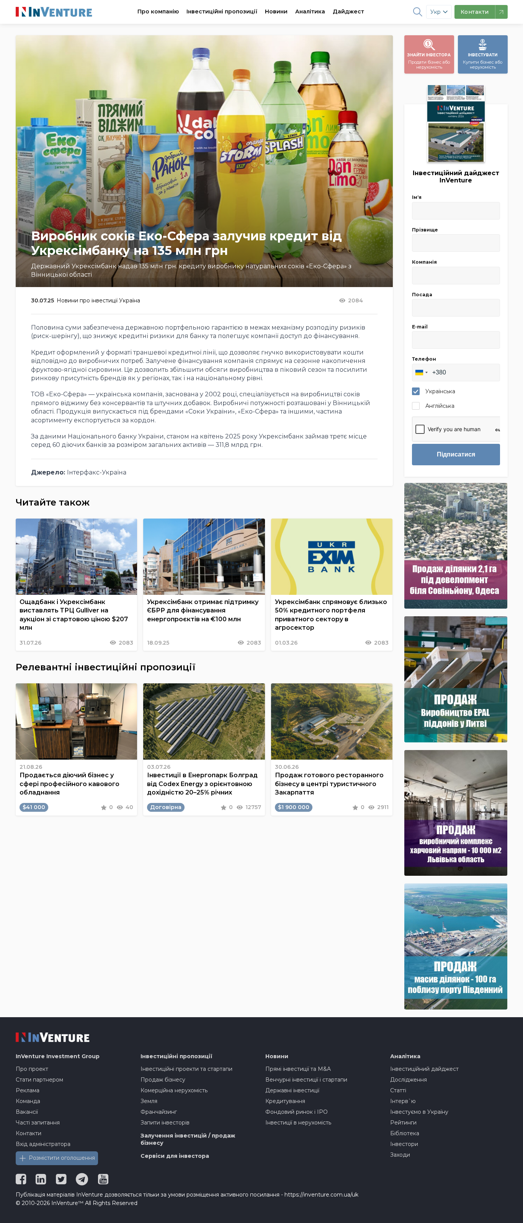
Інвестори (404, 1144)
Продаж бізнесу (163, 1079)
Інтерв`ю (403, 1101)
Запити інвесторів (165, 1122)
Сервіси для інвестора (175, 1155)
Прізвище (425, 230)
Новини (276, 11)
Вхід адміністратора (43, 1144)
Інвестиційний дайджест (424, 1068)
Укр (435, 11)
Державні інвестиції (292, 1090)
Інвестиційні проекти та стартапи (186, 1068)
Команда (28, 1101)
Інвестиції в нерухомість (298, 1122)
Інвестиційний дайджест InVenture (456, 176)
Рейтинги (403, 1122)
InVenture (58, 1056)
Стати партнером (39, 1079)
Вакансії (27, 1111)
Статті (398, 1090)
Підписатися (456, 454)
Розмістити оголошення (62, 1157)
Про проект (32, 1068)
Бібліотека (404, 1133)
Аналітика (310, 11)
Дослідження (408, 1079)
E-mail (420, 327)
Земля (149, 1101)
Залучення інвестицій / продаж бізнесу (188, 1139)
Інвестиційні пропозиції (221, 11)
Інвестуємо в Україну (419, 1111)
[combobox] (421, 372)
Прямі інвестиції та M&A (298, 1068)
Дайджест (348, 11)
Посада (422, 294)
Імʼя (417, 197)
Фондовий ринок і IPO (296, 1111)
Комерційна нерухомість (174, 1090)
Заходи (400, 1154)
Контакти (28, 1133)
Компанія (424, 262)
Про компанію (158, 11)
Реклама (27, 1090)
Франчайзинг (159, 1111)
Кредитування (285, 1101)
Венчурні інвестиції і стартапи (306, 1079)
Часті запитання (38, 1122)
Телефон (424, 359)
